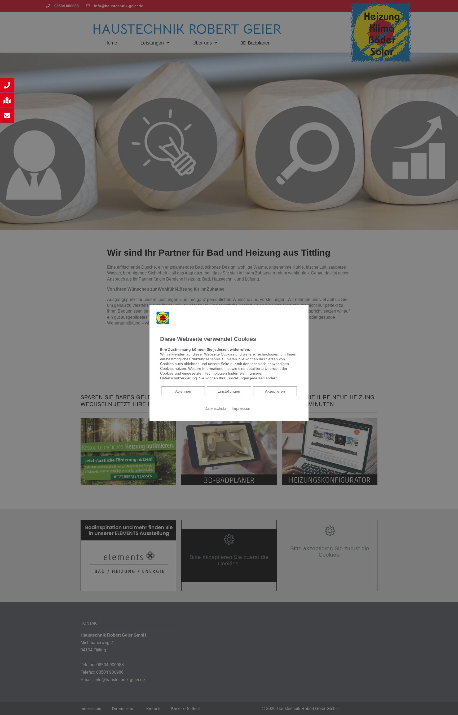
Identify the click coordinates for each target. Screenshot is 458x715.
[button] (7, 85)
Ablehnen (183, 391)
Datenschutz (215, 408)
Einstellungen (229, 391)
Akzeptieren (275, 391)
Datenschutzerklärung (178, 378)
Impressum (242, 408)
